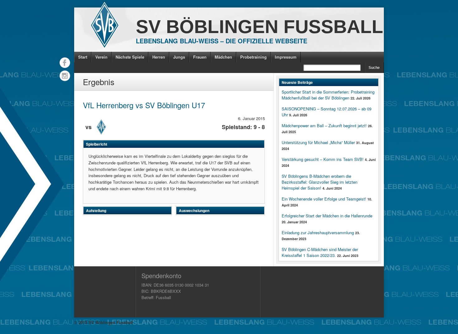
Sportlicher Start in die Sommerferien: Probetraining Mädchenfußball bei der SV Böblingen (328, 95)
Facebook (64, 62)
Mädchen (223, 57)
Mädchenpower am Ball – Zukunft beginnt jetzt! (324, 125)
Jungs (179, 57)
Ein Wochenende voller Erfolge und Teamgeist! (324, 199)
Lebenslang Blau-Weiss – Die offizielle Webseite (221, 40)
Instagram (64, 75)
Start (82, 57)
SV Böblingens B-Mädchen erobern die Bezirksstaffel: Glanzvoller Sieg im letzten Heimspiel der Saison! (319, 182)
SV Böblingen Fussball (259, 26)
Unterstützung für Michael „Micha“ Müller (318, 142)
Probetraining (253, 57)
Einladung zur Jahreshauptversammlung (318, 232)
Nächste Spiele (130, 57)
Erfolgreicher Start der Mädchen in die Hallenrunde (327, 216)
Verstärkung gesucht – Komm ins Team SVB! (323, 159)
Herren (158, 57)
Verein (101, 57)
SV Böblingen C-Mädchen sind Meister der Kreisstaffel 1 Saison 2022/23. (320, 252)
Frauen (200, 57)
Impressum (286, 57)
